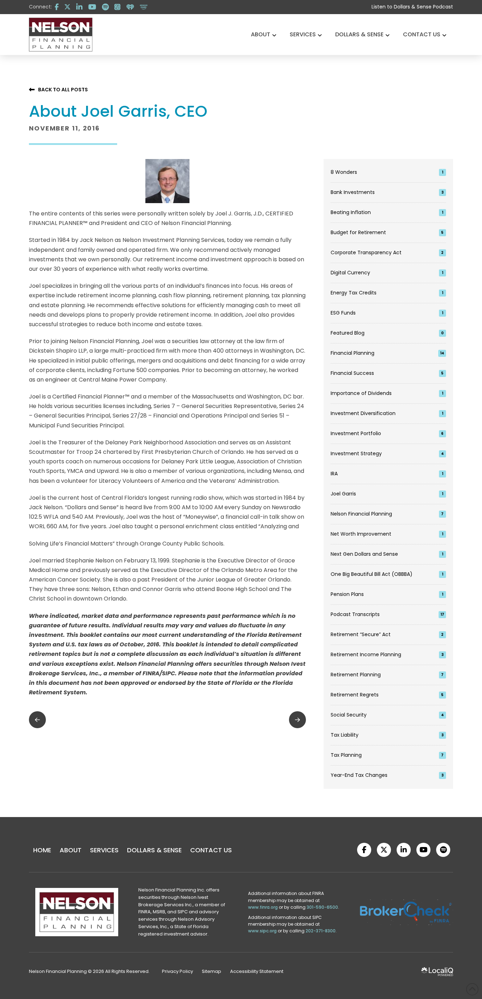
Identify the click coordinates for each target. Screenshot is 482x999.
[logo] (60, 34)
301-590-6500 (322, 907)
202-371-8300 (321, 931)
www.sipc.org (262, 931)
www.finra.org (263, 907)
